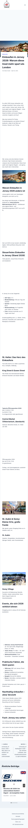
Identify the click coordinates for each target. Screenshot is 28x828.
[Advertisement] (14, 26)
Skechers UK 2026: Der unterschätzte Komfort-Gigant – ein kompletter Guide (13, 791)
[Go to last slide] (4, 785)
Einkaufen (5, 54)
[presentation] (14, 777)
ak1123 (7, 795)
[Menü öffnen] (25, 5)
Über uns (18, 821)
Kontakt (18, 816)
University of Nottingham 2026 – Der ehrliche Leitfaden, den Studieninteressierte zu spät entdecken (20, 750)
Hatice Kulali (7, 70)
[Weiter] (24, 785)
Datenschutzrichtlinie (18, 813)
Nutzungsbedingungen (17, 819)
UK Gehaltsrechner (17, 824)
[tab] (12, 802)
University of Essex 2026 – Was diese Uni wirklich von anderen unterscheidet (6, 750)
